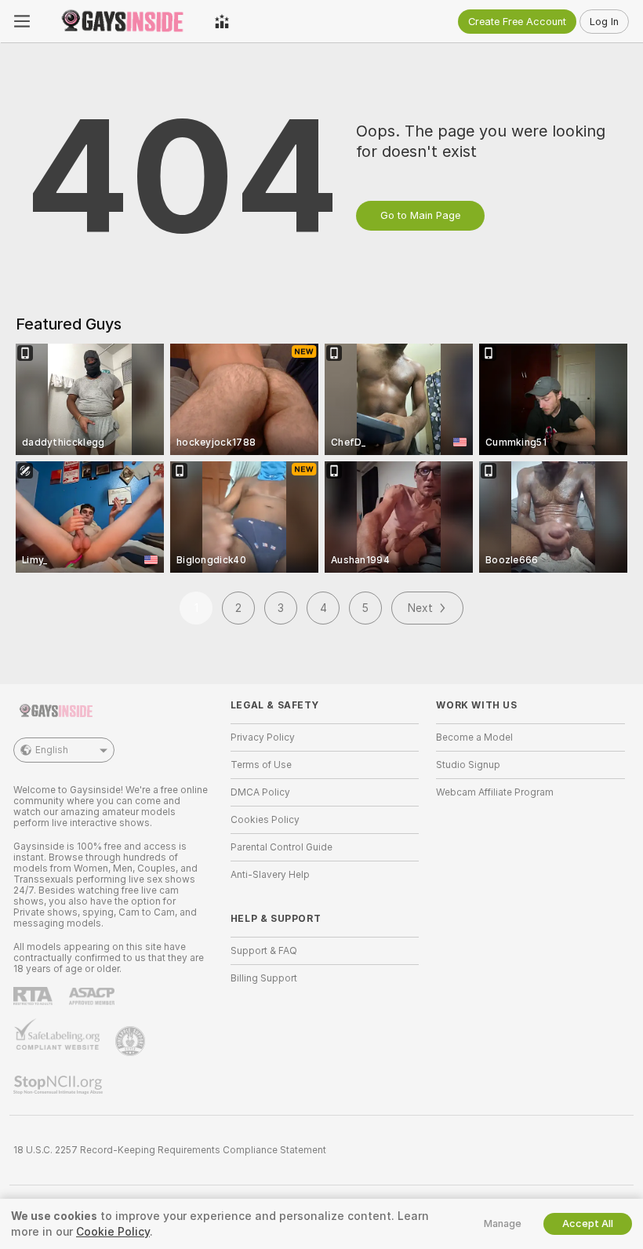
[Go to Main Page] (122, 21)
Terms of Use (261, 764)
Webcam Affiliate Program (495, 792)
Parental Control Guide (281, 847)
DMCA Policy (260, 792)
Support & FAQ (264, 950)
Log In (604, 21)
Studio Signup (468, 764)
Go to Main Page (420, 215)
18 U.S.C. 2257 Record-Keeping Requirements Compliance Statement (169, 1150)
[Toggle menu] (22, 21)
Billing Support (264, 978)
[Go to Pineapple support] (131, 1041)
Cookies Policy (265, 819)
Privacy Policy (263, 737)
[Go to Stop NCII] (59, 1085)
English (51, 750)
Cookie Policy (113, 1231)
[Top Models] (222, 21)
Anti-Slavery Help (270, 874)
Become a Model (474, 737)
